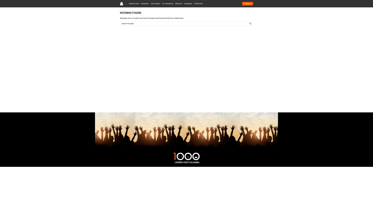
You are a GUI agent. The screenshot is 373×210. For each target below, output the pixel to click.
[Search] (250, 23)
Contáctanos (248, 3)
